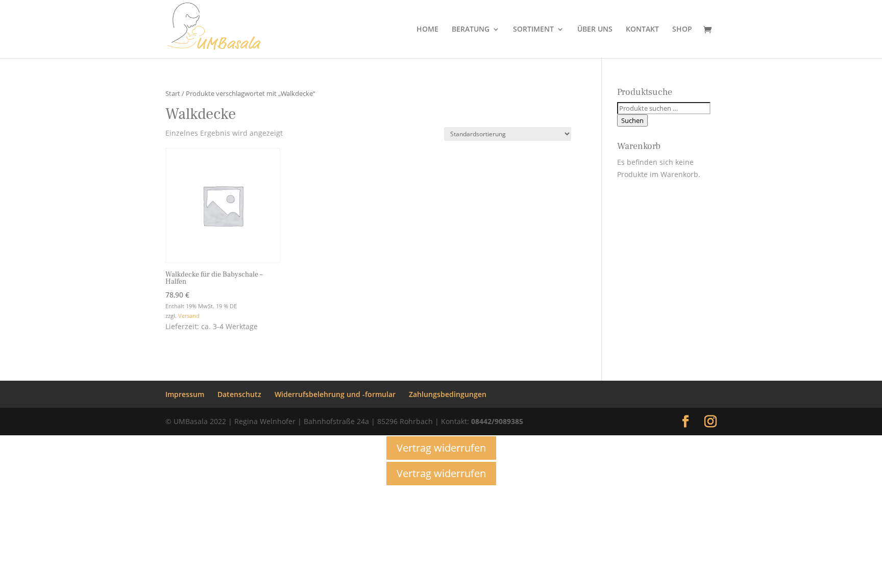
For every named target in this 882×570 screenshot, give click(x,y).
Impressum (184, 394)
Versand (189, 315)
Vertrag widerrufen (441, 448)
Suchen (632, 120)
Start (172, 93)
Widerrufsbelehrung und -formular (335, 394)
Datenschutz (239, 394)
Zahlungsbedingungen (447, 394)
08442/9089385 (497, 421)
